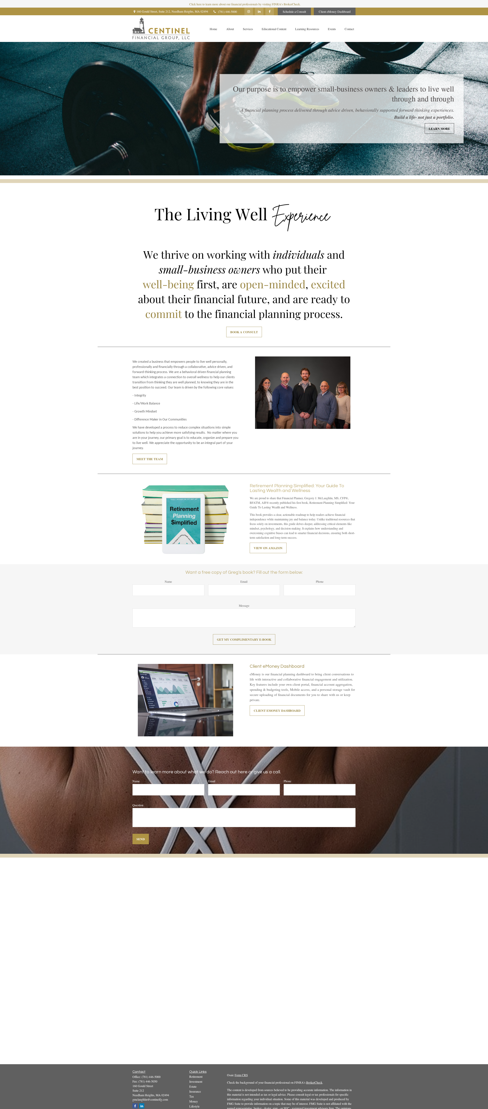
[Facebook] (269, 11)
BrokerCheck (314, 1082)
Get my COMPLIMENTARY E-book (244, 639)
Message (244, 605)
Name (168, 581)
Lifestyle (194, 1106)
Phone (319, 581)
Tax (191, 1096)
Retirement (195, 1076)
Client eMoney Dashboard (335, 12)
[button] (213, 28)
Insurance (195, 1091)
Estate (193, 1086)
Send (140, 839)
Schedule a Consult (294, 12)
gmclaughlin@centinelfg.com (150, 1099)
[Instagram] (248, 11)
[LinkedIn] (259, 11)
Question (137, 805)
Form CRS (241, 1075)
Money (193, 1101)
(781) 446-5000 (227, 12)
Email (243, 581)
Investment (195, 1081)
